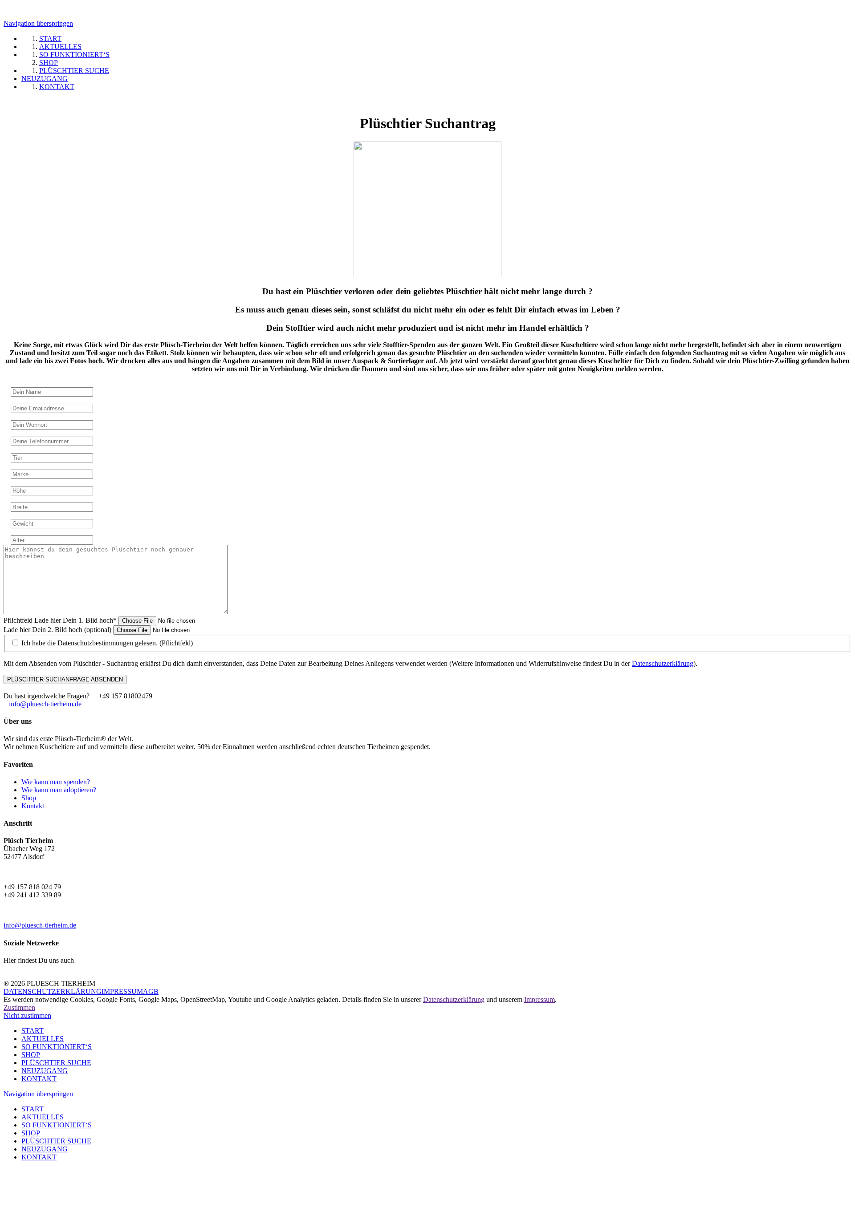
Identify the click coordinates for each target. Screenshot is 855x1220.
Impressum (539, 999)
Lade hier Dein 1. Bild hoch (60, 620)
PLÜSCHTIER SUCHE (56, 1062)
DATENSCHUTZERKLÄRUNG (53, 991)
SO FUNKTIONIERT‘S (56, 1046)
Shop (28, 798)
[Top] (6, 1180)
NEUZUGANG (44, 1070)
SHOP (30, 1054)
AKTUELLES (42, 1038)
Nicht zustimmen (27, 1015)
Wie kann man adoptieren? (58, 790)
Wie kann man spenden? (55, 782)
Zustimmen (19, 1007)
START (32, 1030)
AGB (151, 991)
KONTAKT (39, 1078)
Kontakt (32, 806)
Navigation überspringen (38, 23)
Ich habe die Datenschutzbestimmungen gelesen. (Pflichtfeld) (107, 643)
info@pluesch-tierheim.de (45, 704)
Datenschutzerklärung (662, 663)
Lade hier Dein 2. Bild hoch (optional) (58, 629)
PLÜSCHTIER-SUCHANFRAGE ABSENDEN (65, 679)
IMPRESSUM (122, 991)
